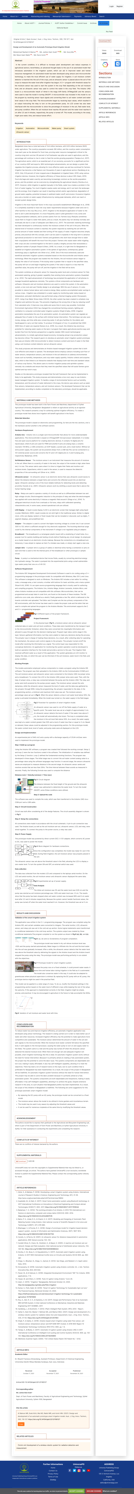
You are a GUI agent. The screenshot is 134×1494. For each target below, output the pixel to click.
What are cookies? (110, 1491)
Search (101, 16)
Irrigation (19, 128)
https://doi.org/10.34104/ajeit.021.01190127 (44, 1419)
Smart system (69, 128)
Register (120, 6)
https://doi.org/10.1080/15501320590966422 (42, 1249)
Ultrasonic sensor (22, 132)
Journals (25, 16)
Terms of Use (53, 1477)
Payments (78, 16)
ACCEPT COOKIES (76, 1491)
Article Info (104, 117)
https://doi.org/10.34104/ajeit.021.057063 (43, 1318)
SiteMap (53, 1480)
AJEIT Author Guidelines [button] (64, 23)
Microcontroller (43, 128)
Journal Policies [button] (44, 23)
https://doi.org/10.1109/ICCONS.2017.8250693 (39, 1336)
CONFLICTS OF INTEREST (108, 103)
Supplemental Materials (109, 108)
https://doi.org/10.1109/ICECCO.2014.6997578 (35, 1216)
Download (22, 1161)
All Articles (104, 23)
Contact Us (53, 1471)
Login (111, 6)
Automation (30, 128)
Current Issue (82, 23)
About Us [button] (13, 16)
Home (6, 16)
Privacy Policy (53, 1474)
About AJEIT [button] (29, 23)
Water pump (56, 128)
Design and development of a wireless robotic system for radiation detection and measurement (47, 1446)
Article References (107, 113)
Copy (21, 1424)
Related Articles (106, 122)
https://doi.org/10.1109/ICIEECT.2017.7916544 (62, 1207)
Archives (93, 23)
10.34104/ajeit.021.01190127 (36, 1382)
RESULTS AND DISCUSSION (109, 87)
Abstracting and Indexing (40, 16)
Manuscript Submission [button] (61, 16)
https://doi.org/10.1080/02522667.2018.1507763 (36, 1234)
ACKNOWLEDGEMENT (107, 99)
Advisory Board (90, 16)
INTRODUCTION (105, 78)
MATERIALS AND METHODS (109, 82)
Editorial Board (62, 28)
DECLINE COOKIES (94, 1491)
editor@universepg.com (109, 1483)
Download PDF (105, 41)
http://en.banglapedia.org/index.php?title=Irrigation (37, 1285)
